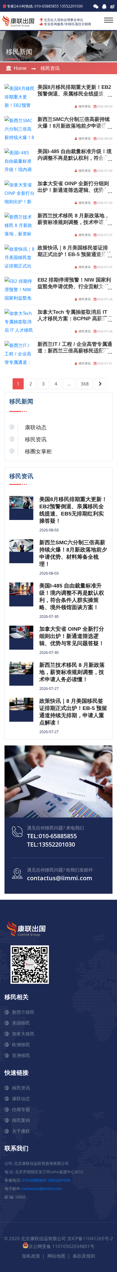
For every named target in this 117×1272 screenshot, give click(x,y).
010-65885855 (34, 1180)
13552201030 (71, 6)
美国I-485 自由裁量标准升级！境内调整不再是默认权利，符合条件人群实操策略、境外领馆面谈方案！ (71, 596)
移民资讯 (50, 68)
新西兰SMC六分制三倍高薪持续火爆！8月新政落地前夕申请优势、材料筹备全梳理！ (74, 125)
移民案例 (21, 1120)
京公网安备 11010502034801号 (61, 1246)
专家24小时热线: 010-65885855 (33, 6)
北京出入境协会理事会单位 (63, 19)
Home (20, 68)
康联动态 (35, 428)
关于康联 (21, 1131)
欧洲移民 (21, 1044)
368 (85, 384)
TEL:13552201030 (51, 844)
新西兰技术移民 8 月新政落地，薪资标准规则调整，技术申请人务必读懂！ (74, 222)
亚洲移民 (21, 1055)
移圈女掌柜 (38, 452)
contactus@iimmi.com (59, 878)
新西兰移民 (23, 1012)
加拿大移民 (23, 1034)
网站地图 (56, 1256)
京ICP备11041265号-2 (90, 1238)
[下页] (100, 383)
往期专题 (21, 1109)
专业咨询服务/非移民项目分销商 (67, 24)
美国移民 (21, 1023)
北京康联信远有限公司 (43, 1238)
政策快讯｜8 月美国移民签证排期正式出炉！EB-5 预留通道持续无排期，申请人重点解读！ (75, 254)
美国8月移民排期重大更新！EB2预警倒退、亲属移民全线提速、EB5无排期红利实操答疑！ (74, 93)
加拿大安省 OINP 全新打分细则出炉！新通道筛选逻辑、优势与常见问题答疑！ (73, 190)
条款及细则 (84, 1256)
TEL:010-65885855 (52, 836)
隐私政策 (31, 1256)
